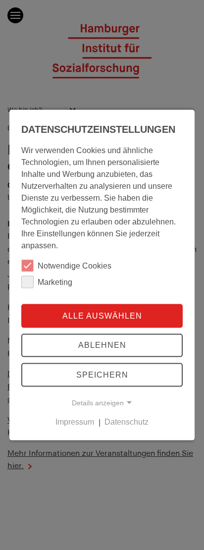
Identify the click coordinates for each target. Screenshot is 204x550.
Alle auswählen (102, 315)
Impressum (74, 422)
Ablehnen (102, 345)
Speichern (102, 375)
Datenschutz (126, 422)
